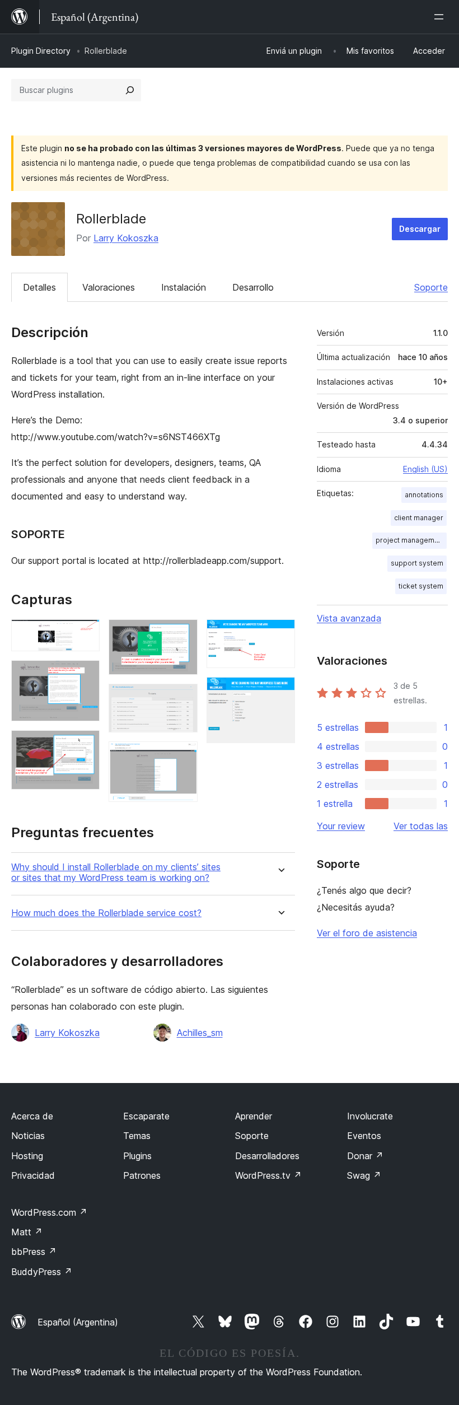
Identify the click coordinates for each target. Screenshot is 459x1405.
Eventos (364, 1135)
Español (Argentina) (78, 1322)
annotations (424, 495)
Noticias (28, 1135)
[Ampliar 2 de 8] (84, 675)
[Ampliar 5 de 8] (182, 698)
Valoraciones (108, 287)
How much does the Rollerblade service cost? (106, 913)
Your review (341, 826)
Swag (364, 1175)
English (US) (425, 469)
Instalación (183, 287)
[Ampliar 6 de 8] (182, 756)
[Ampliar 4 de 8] (182, 634)
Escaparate (146, 1116)
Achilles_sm (200, 1032)
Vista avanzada (349, 618)
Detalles (39, 287)
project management (410, 540)
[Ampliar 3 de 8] (84, 745)
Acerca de (32, 1116)
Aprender (253, 1116)
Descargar (420, 229)
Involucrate (370, 1116)
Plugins (137, 1155)
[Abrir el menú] (441, 17)
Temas (137, 1135)
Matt (27, 1232)
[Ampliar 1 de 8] (84, 634)
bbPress (34, 1251)
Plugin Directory (41, 50)
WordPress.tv (268, 1175)
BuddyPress (41, 1271)
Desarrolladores (267, 1155)
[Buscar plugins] (130, 90)
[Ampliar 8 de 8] (279, 692)
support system (417, 563)
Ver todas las (421, 826)
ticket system (421, 586)
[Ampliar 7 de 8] (279, 634)
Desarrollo (253, 287)
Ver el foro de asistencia (367, 933)
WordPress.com (49, 1212)
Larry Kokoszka (125, 238)
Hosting (27, 1155)
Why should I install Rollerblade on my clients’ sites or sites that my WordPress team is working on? (116, 872)
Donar (365, 1155)
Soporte (431, 287)
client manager (418, 518)
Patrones (142, 1175)
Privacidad (33, 1175)
